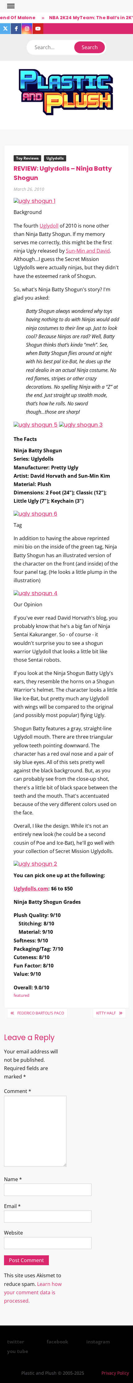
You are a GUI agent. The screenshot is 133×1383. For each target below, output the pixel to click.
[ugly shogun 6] (35, 513)
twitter (15, 1341)
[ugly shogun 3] (81, 424)
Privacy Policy (115, 1373)
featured (21, 995)
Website (13, 1232)
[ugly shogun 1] (34, 200)
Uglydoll (49, 225)
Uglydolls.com (31, 888)
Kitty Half (106, 1013)
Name (13, 1179)
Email (12, 1206)
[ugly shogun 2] (35, 863)
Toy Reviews (27, 158)
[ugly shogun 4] (36, 592)
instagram (98, 1341)
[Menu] (10, 6)
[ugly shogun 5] (36, 424)
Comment (17, 1091)
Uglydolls (55, 158)
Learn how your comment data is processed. (33, 1292)
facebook (57, 1341)
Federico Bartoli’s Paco (40, 1013)
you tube (17, 1351)
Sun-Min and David (88, 250)
